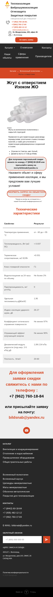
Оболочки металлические (16, 491)
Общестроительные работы (17, 462)
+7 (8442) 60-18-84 (12, 508)
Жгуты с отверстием (26, 74)
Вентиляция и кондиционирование (20, 449)
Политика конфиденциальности (16, 573)
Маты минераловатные (15, 487)
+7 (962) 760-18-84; (19, 22)
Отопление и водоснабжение (18, 453)
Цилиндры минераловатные (17, 483)
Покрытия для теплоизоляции (18, 496)
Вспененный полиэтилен (30, 71)
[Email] (26, 430)
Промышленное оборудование (18, 457)
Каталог (13, 71)
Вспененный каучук (13, 479)
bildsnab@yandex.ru (21, 30)
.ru (42, 417)
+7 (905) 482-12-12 (19, 27)
